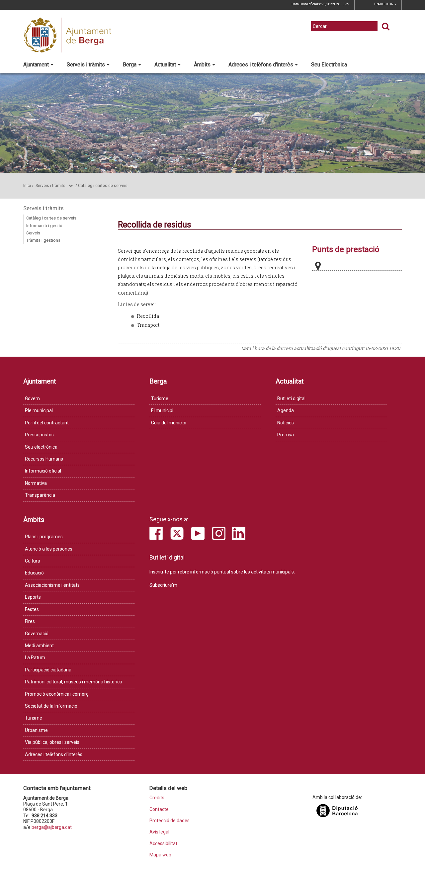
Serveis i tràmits (86, 64)
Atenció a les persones (48, 549)
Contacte (159, 809)
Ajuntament (36, 64)
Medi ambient (39, 645)
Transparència (40, 495)
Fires (30, 621)
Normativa (36, 483)
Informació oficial (43, 471)
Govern (32, 398)
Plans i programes (44, 536)
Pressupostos (39, 434)
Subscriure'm (163, 585)
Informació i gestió (44, 225)
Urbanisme (36, 730)
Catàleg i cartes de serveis (103, 185)
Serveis (33, 232)
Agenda (285, 410)
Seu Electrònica (329, 64)
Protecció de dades (169, 820)
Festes (32, 609)
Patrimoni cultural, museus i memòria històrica (73, 681)
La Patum (35, 657)
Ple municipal (39, 410)
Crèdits (156, 797)
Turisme (159, 398)
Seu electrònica (41, 447)
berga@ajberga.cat (52, 827)
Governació (36, 633)
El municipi (162, 410)
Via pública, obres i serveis (52, 742)
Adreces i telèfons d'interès (260, 64)
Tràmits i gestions (43, 240)
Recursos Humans (44, 459)
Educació (34, 572)
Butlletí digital (291, 398)
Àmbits (202, 64)
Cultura (32, 561)
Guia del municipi (168, 422)
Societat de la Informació (51, 706)
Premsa (285, 434)
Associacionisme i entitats (52, 585)
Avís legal (159, 832)
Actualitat (165, 64)
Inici (27, 185)
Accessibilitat (163, 843)
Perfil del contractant (47, 422)
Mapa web (160, 854)
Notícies (285, 422)
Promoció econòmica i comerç (56, 694)
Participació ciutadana (48, 669)
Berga (129, 64)
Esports (33, 597)
